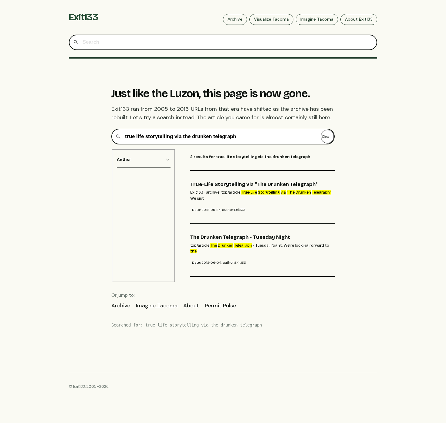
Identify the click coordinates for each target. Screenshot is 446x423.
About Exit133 (359, 19)
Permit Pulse (220, 305)
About (191, 305)
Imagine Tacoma (316, 19)
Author (124, 159)
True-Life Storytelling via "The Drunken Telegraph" (254, 184)
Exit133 (83, 17)
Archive (235, 19)
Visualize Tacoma (271, 19)
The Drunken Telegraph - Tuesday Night (240, 237)
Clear (326, 136)
